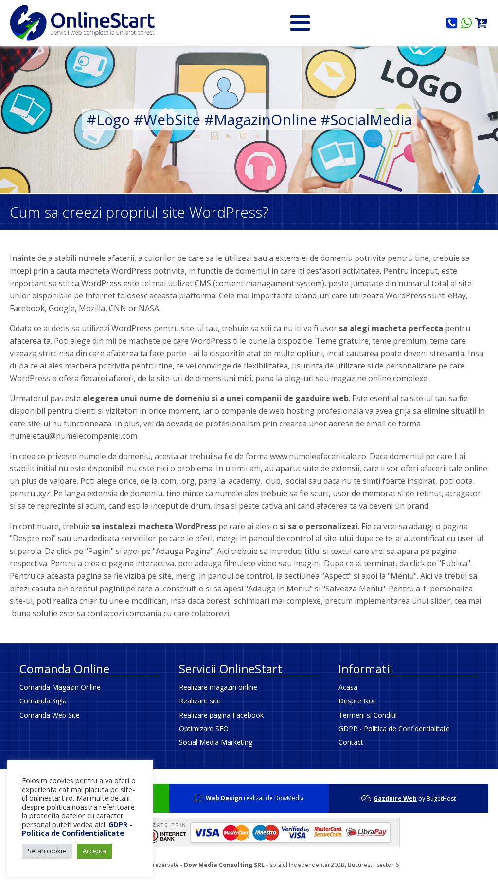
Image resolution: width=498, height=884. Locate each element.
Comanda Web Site (49, 714)
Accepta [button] (94, 851)
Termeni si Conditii (367, 714)
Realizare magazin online (218, 687)
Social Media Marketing (215, 742)
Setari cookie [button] (47, 851)
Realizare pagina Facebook (221, 714)
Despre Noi (356, 700)
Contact (350, 742)
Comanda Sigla (43, 700)
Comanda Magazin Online (60, 687)
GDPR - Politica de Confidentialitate (394, 728)
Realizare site (200, 700)
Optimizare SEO (204, 728)
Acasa (347, 687)
